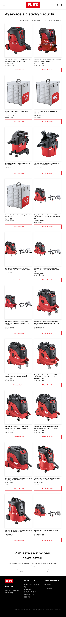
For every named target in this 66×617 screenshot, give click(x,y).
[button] (4, 5)
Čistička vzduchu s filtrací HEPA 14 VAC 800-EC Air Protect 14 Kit (46, 112)
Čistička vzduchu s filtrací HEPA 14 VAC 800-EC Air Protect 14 (17, 112)
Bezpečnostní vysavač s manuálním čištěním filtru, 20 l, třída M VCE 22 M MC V (18, 60)
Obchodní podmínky (43, 611)
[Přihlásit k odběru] (47, 571)
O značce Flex (48, 588)
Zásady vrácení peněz (38, 609)
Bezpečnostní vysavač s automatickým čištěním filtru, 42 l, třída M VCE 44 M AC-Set (47, 216)
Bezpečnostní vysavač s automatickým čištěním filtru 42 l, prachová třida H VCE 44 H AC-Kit (18, 323)
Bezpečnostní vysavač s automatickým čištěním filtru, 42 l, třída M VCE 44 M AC (17, 375)
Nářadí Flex (20, 609)
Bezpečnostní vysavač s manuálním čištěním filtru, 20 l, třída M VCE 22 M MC (47, 60)
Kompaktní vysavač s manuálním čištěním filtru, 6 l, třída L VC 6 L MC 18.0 (46, 163)
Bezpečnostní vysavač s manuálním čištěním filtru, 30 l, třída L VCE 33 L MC (18, 479)
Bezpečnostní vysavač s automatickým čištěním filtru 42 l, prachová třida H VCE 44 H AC (47, 323)
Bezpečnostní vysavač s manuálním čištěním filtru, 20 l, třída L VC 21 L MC (18, 530)
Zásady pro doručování (55, 611)
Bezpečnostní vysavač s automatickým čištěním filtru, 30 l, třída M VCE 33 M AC (17, 427)
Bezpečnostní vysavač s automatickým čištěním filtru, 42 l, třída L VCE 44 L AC (46, 375)
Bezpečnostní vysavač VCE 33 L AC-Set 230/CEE (46, 530)
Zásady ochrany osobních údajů (53, 609)
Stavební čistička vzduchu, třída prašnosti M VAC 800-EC (18, 215)
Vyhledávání (47, 584)
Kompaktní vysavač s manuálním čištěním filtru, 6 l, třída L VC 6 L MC (17, 163)
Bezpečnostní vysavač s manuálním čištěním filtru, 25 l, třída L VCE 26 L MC (47, 479)
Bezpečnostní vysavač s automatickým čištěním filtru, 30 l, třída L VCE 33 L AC (46, 427)
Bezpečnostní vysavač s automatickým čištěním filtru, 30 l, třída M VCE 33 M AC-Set (47, 269)
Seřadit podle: (24, 20)
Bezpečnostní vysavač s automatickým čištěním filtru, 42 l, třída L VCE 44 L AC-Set (18, 269)
